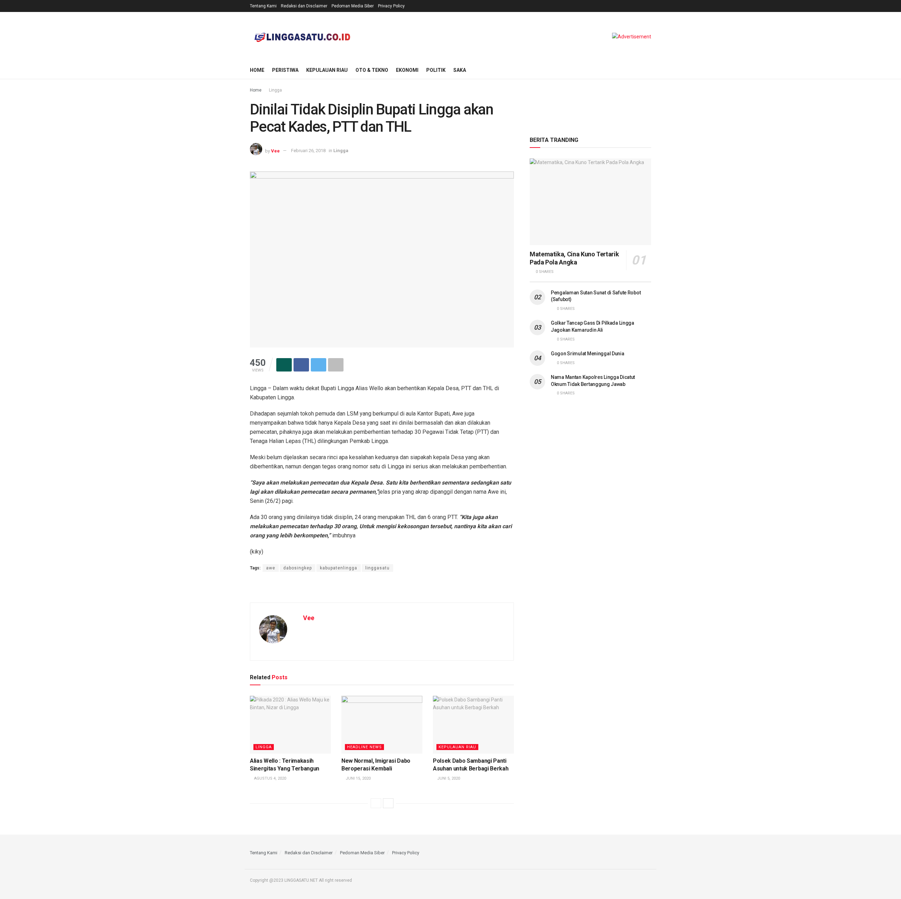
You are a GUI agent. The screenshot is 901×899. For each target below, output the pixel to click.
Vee (275, 150)
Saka (459, 70)
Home (257, 70)
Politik (436, 70)
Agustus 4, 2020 (269, 778)
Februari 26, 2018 (308, 150)
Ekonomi (407, 70)
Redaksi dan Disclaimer (304, 6)
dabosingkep (297, 568)
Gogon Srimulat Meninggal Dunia (587, 353)
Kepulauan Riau (327, 70)
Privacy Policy (391, 6)
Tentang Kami (263, 6)
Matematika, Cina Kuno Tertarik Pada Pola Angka (574, 258)
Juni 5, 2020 (448, 778)
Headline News (364, 747)
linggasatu (377, 568)
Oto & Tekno (371, 70)
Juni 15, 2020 (358, 778)
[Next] (388, 803)
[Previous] (376, 803)
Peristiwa (285, 70)
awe (270, 568)
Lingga (275, 90)
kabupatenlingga (338, 568)
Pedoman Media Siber (353, 6)
